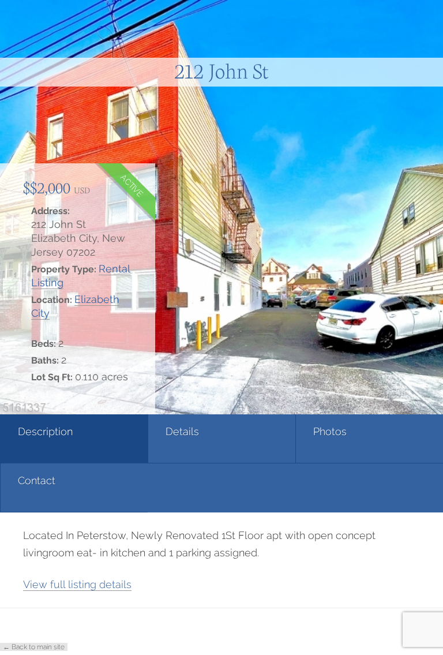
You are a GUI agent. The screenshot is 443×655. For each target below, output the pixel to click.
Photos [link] (330, 431)
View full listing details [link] (77, 584)
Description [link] (45, 431)
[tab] (74, 438)
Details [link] (182, 431)
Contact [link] (36, 480)
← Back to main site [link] (34, 647)
